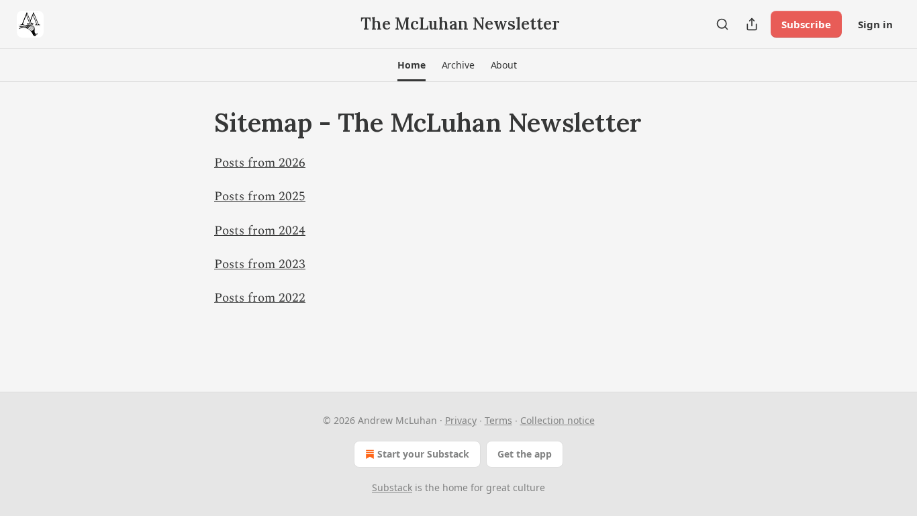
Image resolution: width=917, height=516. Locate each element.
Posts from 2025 (259, 196)
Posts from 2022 (259, 298)
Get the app (524, 453)
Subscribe (806, 24)
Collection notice (557, 420)
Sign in (875, 24)
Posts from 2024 (259, 231)
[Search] (722, 24)
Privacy (461, 420)
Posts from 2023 (259, 264)
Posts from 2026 (259, 163)
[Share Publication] (751, 24)
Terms (498, 420)
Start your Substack (423, 453)
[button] (411, 65)
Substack (392, 487)
